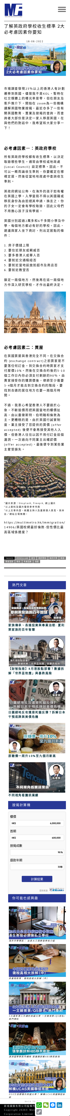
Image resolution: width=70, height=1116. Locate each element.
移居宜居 (9, 561)
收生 (33, 558)
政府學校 (42, 558)
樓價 (13, 817)
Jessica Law (22, 558)
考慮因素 (28, 561)
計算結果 (37, 879)
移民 (18, 561)
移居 (62, 558)
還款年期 (16, 860)
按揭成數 (16, 846)
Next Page (35, 544)
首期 (13, 831)
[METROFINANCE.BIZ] (35, 10)
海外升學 (53, 558)
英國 (37, 561)
